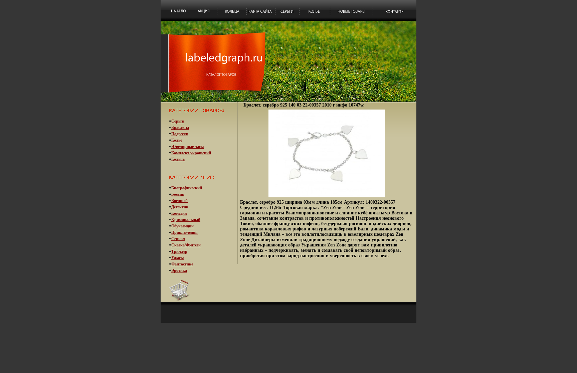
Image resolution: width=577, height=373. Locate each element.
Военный (179, 200)
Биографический (186, 188)
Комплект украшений (191, 153)
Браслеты (180, 127)
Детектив (179, 207)
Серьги (177, 121)
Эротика (179, 270)
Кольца (178, 159)
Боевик (177, 194)
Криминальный (185, 219)
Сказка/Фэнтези (186, 245)
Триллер (179, 251)
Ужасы (177, 257)
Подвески (179, 134)
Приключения (184, 232)
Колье (176, 140)
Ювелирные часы (187, 146)
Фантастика (182, 264)
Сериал (178, 238)
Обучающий (182, 226)
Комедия (179, 213)
